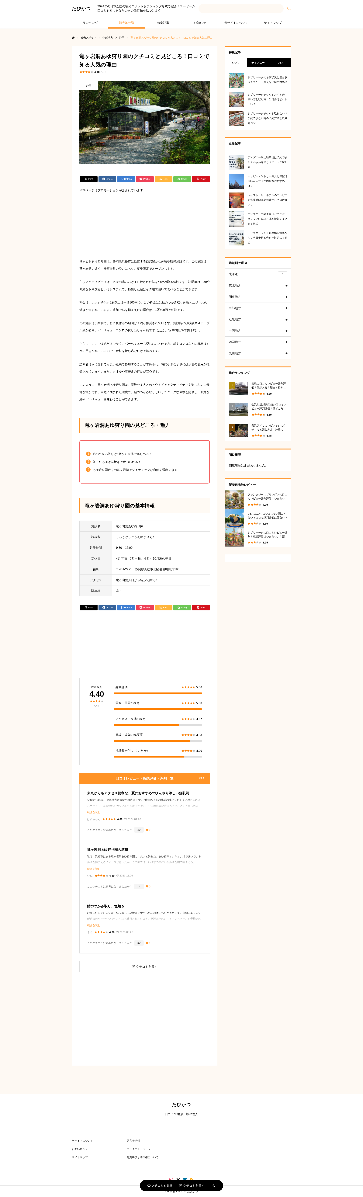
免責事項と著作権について (142, 1157)
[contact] (185, 1180)
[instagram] (171, 1180)
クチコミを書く (191, 1185)
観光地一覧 (126, 22)
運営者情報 (133, 1140)
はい (139, 830)
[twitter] (178, 1180)
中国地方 (235, 330)
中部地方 (235, 308)
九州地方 (235, 353)
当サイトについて (236, 22)
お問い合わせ (80, 1148)
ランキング (90, 22)
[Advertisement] (144, 226)
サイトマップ (273, 22)
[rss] (192, 1180)
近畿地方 (235, 319)
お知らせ (200, 22)
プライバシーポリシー (140, 1148)
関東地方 (235, 296)
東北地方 (235, 285)
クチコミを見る (160, 1185)
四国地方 (235, 342)
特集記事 (163, 22)
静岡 (89, 85)
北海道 (256, 274)
